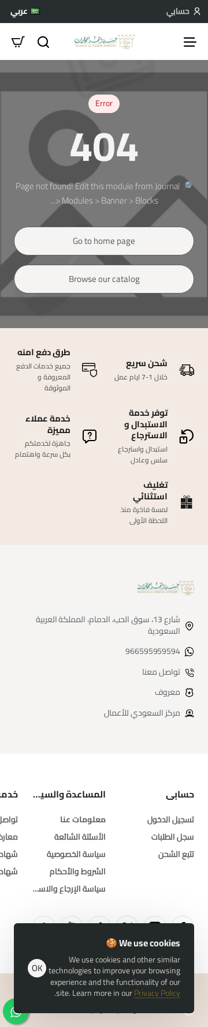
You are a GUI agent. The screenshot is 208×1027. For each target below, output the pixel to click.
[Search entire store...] (43, 41)
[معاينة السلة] (18, 41)
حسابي (180, 794)
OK (37, 968)
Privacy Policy (157, 992)
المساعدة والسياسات (69, 794)
